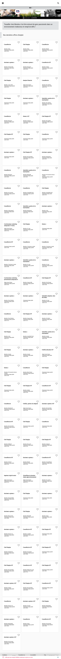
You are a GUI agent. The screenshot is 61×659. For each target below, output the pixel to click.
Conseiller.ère (7, 44)
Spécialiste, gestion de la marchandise (48, 99)
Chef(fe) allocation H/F (47, 350)
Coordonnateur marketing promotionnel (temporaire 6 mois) (11, 279)
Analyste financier (27, 80)
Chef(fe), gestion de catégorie (30, 403)
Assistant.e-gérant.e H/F (48, 403)
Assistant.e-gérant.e (9, 62)
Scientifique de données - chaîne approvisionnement (29, 476)
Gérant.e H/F (26, 116)
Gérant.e (44, 224)
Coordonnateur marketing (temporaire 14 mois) (10, 224)
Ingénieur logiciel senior (10, 475)
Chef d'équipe (26, 44)
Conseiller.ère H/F (46, 62)
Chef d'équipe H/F (46, 116)
